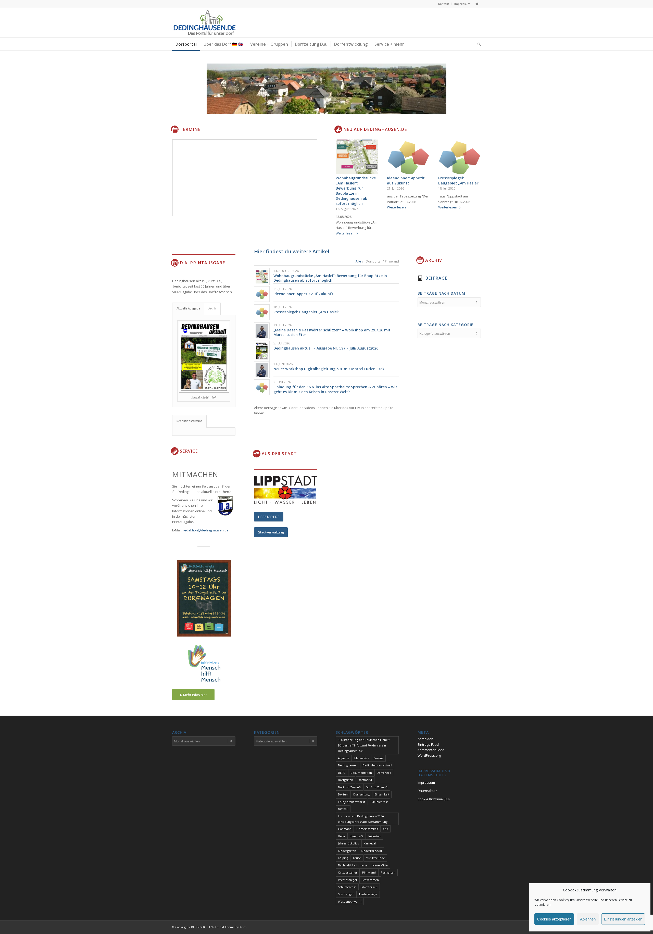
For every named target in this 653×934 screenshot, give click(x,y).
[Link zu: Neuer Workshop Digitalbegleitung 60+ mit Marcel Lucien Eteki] (262, 370)
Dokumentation (361, 773)
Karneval (370, 843)
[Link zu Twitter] (477, 4)
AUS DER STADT (279, 453)
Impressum (462, 4)
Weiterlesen (345, 233)
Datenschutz (427, 790)
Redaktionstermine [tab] (189, 421)
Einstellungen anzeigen (623, 919)
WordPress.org (429, 755)
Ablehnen (588, 919)
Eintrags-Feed (428, 744)
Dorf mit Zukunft (349, 787)
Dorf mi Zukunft (377, 787)
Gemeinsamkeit (367, 829)
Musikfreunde (375, 858)
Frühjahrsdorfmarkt (351, 802)
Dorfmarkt (365, 780)
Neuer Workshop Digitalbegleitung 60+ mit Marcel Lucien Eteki (329, 368)
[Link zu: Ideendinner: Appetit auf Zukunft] (262, 294)
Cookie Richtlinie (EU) (433, 799)
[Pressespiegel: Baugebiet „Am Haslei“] (459, 157)
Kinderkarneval (371, 851)
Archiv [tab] (212, 308)
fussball (343, 809)
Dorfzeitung (361, 794)
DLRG (342, 773)
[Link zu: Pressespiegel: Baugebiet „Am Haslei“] (262, 312)
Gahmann (344, 829)
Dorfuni (343, 794)
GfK (385, 829)
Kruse (357, 858)
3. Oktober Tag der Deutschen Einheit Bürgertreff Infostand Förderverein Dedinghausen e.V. (364, 745)
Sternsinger (346, 894)
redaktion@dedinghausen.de (206, 530)
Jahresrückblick (348, 843)
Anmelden (425, 739)
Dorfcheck (384, 773)
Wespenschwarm (349, 901)
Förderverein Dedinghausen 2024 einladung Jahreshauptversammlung (362, 818)
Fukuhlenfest (379, 802)
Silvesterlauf (369, 887)
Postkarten (388, 872)
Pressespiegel (347, 880)
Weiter (473, 176)
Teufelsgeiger (368, 894)
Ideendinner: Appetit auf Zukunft (406, 180)
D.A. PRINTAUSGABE (202, 263)
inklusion (374, 836)
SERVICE (189, 451)
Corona (378, 758)
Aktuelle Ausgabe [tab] (188, 308)
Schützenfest (347, 887)
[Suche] (477, 44)
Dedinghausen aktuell (377, 765)
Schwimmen (370, 880)
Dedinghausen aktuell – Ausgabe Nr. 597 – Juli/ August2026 (325, 348)
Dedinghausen (348, 765)
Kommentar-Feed (431, 750)
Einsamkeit (381, 794)
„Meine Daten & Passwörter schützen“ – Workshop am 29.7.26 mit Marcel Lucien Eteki (332, 332)
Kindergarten (347, 851)
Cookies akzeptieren (554, 919)
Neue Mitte (380, 865)
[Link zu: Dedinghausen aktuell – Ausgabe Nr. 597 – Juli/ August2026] (262, 351)
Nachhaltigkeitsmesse (353, 865)
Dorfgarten (345, 780)
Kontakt (443, 4)
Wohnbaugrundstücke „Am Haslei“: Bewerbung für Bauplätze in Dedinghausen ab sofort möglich (356, 191)
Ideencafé (356, 836)
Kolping (343, 858)
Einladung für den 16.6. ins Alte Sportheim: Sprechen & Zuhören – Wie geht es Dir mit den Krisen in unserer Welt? (335, 389)
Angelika (343, 758)
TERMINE (190, 129)
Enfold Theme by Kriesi (231, 927)
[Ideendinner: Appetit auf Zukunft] (408, 157)
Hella (341, 836)
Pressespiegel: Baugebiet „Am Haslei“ (458, 180)
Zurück (343, 176)
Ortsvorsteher (347, 872)
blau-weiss (361, 758)
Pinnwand (369, 872)
